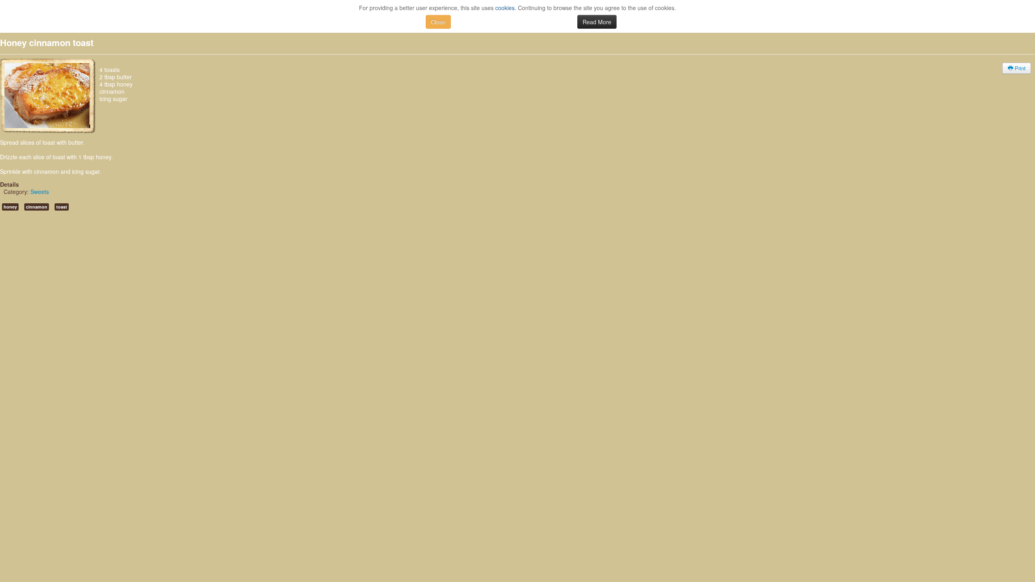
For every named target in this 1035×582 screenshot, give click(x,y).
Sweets (39, 192)
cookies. (505, 8)
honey (10, 207)
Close (438, 22)
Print (1019, 68)
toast (61, 207)
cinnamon (36, 207)
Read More (597, 22)
